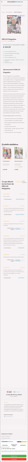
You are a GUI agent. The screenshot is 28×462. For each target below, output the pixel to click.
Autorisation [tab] (5, 445)
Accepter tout (14, 456)
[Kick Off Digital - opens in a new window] (22, 441)
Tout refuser (14, 459)
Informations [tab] (23, 445)
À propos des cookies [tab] (14, 445)
